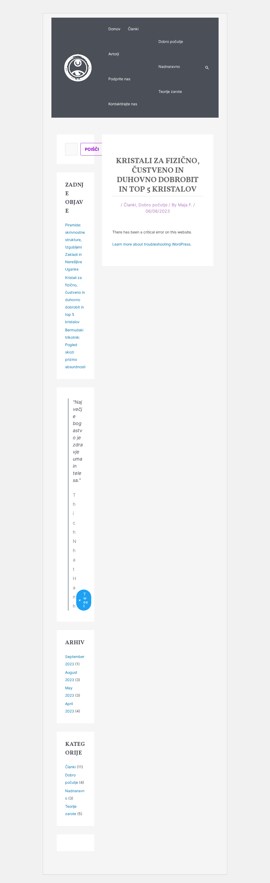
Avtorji (113, 54)
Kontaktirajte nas (122, 104)
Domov (114, 29)
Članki (133, 29)
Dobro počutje (170, 41)
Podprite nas (119, 79)
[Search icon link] (207, 67)
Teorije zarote (170, 91)
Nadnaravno (169, 66)
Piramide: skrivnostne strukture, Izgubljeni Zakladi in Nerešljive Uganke (75, 247)
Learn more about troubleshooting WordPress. (151, 244)
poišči (92, 149)
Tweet (85, 600)
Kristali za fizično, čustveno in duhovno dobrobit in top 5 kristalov (75, 299)
